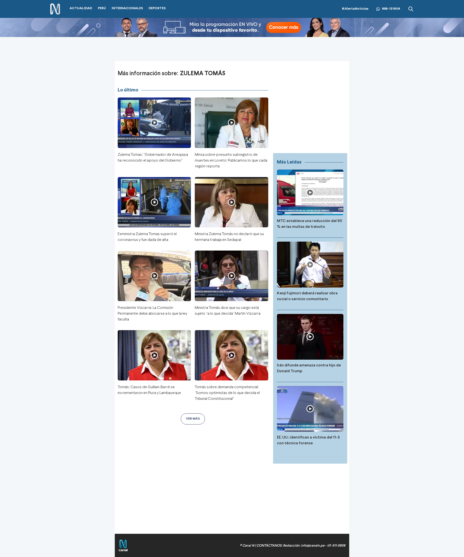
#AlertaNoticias (355, 8)
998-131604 (391, 8)
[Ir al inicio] (55, 9)
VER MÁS (193, 418)
